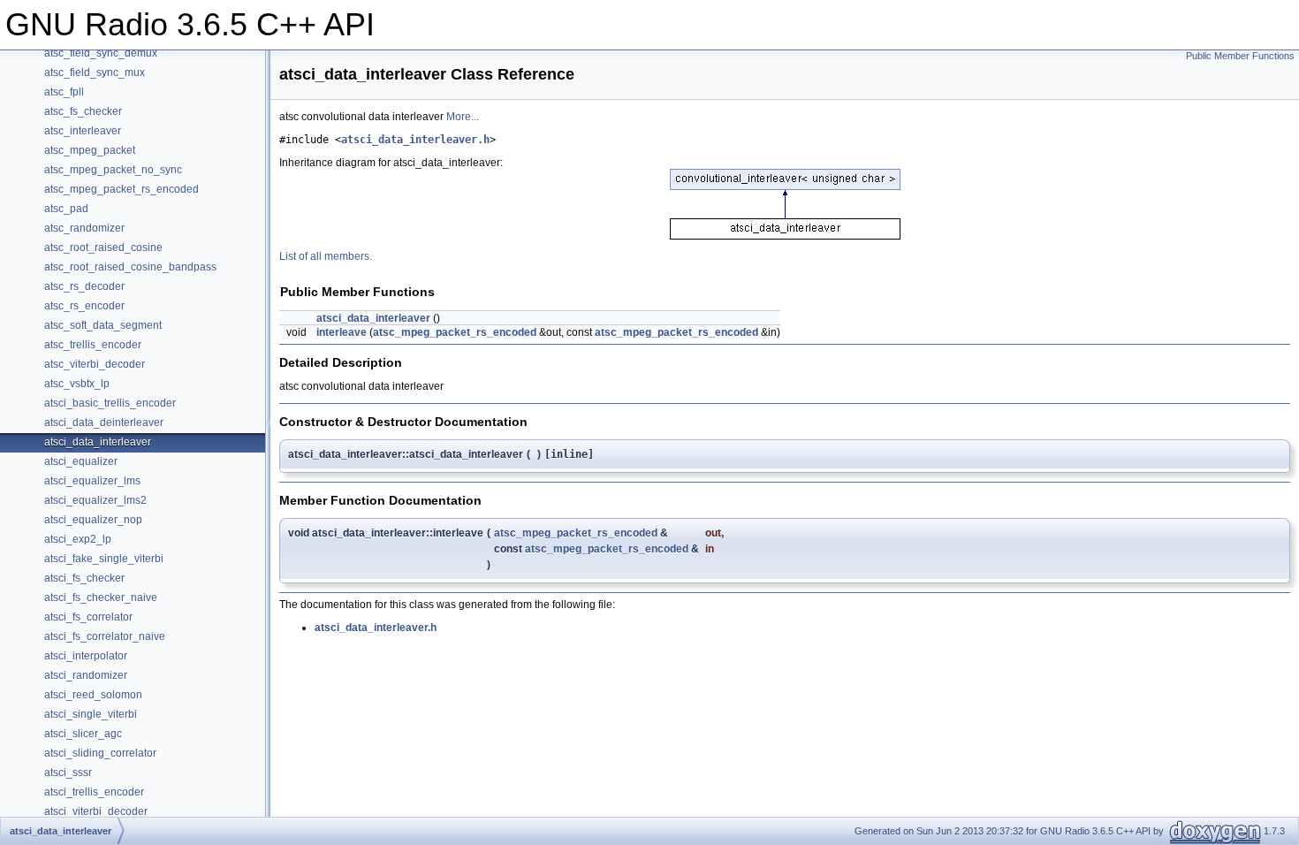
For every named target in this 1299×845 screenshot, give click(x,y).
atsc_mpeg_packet (89, 150)
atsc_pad (66, 208)
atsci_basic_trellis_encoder (110, 403)
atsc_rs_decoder (84, 286)
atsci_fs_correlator (88, 617)
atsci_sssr (68, 772)
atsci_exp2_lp (77, 539)
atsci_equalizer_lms (92, 481)
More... (462, 116)
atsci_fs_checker (84, 578)
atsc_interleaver (82, 131)
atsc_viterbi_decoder (94, 364)
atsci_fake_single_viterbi (103, 558)
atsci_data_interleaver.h (415, 139)
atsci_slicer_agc (83, 733)
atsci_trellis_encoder (94, 792)
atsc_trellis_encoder (92, 345)
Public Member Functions (1240, 55)
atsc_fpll (64, 92)
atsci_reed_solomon (93, 695)
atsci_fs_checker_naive (100, 597)
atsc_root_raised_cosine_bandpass (130, 267)
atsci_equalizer (81, 461)
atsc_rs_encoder (84, 306)
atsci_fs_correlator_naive (104, 636)
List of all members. (325, 256)
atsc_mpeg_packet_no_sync (113, 170)
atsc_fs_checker (83, 111)
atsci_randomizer (85, 675)
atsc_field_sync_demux (100, 53)
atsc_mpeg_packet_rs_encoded (121, 189)
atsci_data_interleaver (97, 442)
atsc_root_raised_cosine (103, 247)
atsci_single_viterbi (90, 714)
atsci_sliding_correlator (100, 753)
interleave (341, 332)
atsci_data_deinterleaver (103, 422)
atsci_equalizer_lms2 (95, 500)
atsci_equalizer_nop (93, 520)
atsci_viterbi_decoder (96, 811)
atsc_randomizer (84, 228)
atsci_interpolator (85, 656)
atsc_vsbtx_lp (77, 383)
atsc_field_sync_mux (94, 72)
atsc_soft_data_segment (103, 325)
